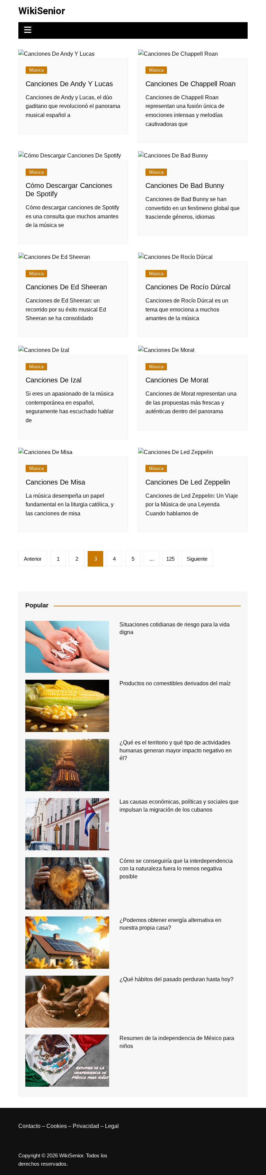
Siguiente (197, 559)
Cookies (56, 1126)
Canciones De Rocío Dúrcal (187, 287)
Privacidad (86, 1126)
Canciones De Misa (55, 482)
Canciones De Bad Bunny (184, 185)
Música (36, 70)
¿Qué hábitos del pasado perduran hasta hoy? (176, 979)
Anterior (33, 559)
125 (170, 559)
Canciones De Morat (177, 380)
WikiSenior (41, 11)
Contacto (29, 1126)
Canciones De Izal (53, 380)
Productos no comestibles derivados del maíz (175, 683)
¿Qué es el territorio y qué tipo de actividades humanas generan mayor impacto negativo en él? (175, 750)
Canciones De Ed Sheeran (66, 287)
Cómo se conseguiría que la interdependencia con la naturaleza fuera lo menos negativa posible (176, 868)
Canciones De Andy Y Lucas (69, 84)
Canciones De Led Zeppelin (187, 482)
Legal (112, 1126)
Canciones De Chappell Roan (190, 84)
